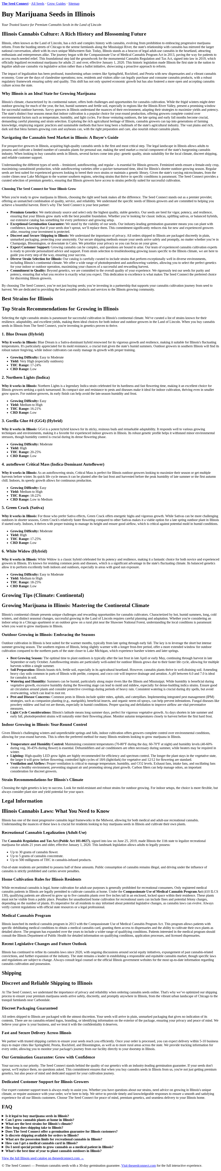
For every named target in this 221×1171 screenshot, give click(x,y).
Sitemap (73, 3)
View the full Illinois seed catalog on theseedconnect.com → (43, 1158)
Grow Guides (56, 3)
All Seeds (37, 3)
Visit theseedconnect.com (138, 1165)
